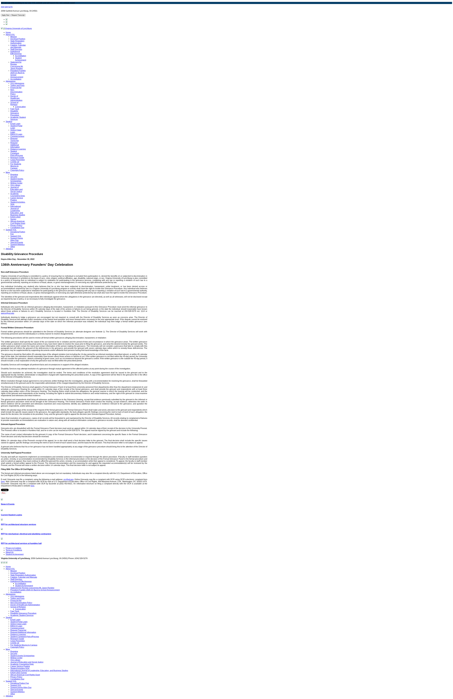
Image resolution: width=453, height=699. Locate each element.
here (3, 482)
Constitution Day (17, 228)
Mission (13, 37)
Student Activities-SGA (19, 668)
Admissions (10, 81)
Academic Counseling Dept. (17, 195)
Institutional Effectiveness (16, 53)
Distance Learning (18, 149)
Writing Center (16, 183)
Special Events (16, 242)
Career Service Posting (16, 199)
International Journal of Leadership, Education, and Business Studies (17, 210)
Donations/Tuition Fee (19, 683)
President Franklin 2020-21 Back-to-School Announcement (35, 590)
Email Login (15, 124)
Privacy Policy (16, 225)
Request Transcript (18, 15)
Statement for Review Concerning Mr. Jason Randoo (16, 65)
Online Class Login (18, 624)
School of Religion (14, 103)
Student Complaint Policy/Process (16, 153)
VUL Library (15, 185)
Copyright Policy (17, 170)
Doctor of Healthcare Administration (16, 98)
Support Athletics (17, 245)
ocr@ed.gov (68, 479)
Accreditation (20, 56)
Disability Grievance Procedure (14, 113)
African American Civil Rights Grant (17, 222)
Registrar (14, 175)
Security (13, 177)
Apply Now (5, 15)
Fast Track (14, 109)
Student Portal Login (18, 622)
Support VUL (11, 230)
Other (12, 247)
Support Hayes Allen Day (16, 239)
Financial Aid (15, 88)
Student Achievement (20, 59)
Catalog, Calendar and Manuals (18, 46)
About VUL (10, 35)
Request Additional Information (15, 145)
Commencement (17, 136)
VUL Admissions (17, 83)
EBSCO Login (16, 134)
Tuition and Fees (17, 85)
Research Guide (17, 158)
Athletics (9, 249)
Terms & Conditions (14, 550)
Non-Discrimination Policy (16, 92)
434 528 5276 (7, 7)
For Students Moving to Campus (15, 166)
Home (8, 32)
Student (9, 122)
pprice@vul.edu (7, 313)
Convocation (20, 107)
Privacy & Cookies (13, 548)
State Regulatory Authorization (17, 42)
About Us (9, 552)
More (8, 172)
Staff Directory (16, 49)
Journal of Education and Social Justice (16, 189)
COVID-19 (14, 162)
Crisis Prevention (17, 160)
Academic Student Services (22, 615)
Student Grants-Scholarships (16, 180)
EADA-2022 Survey (15, 218)
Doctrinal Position (17, 39)
